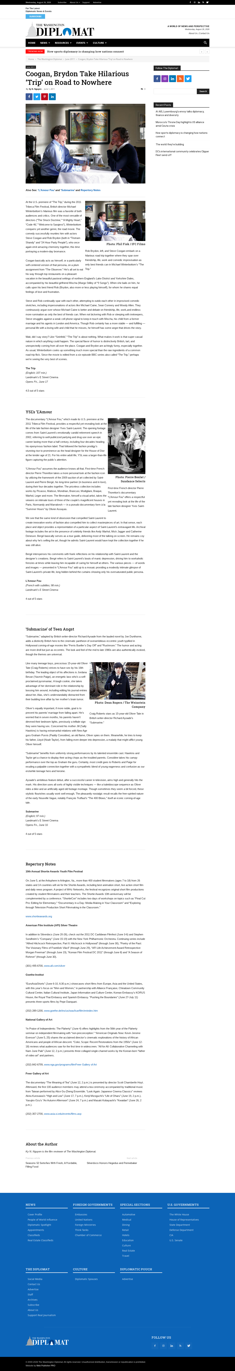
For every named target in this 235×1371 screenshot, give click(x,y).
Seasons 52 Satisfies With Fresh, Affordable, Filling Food (51, 1165)
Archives (33, 1299)
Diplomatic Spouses (86, 1279)
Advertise (97, 2)
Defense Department (181, 1230)
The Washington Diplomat (49, 59)
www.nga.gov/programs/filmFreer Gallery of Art (70, 1064)
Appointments (36, 1230)
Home (31, 42)
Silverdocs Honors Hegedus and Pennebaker (112, 1163)
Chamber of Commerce (88, 1235)
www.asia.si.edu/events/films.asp (62, 1113)
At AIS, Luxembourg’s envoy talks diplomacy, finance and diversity (180, 113)
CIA (171, 1235)
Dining (126, 1224)
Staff (30, 1294)
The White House (179, 1214)
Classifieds (34, 1235)
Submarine (67, 190)
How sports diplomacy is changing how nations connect (181, 135)
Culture (98, 42)
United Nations (83, 1219)
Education (128, 1240)
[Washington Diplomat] (60, 29)
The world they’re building (65, 51)
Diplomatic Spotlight (39, 1224)
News (43, 42)
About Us (74, 2)
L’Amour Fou (46, 190)
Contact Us (204, 33)
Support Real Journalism (42, 1315)
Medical (126, 1219)
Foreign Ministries (85, 1224)
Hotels (125, 1235)
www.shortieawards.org (39, 916)
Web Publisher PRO (45, 1365)
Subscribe (62, 2)
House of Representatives (184, 1219)
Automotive (128, 1214)
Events (80, 42)
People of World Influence (42, 1219)
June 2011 (70, 59)
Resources (62, 42)
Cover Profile (35, 1214)
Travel (125, 1255)
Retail (125, 1230)
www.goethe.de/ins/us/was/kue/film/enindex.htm (71, 1010)
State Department (179, 1224)
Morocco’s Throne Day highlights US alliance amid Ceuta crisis (180, 124)
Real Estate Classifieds (40, 1240)
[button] (205, 43)
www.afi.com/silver (54, 965)
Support (86, 2)
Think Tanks (81, 1230)
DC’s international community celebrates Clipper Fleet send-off (182, 153)
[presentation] (202, 51)
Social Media (35, 1279)
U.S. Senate (176, 1240)
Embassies (81, 1214)
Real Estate (128, 1250)
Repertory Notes (90, 190)
